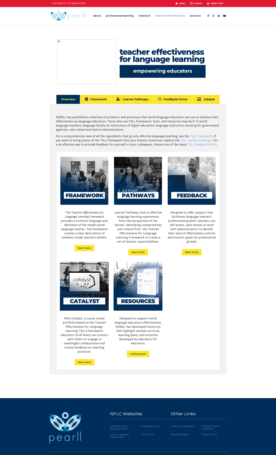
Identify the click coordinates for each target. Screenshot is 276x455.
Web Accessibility (180, 434)
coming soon (138, 353)
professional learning (120, 15)
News (182, 3)
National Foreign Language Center (119, 427)
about (97, 15)
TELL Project (147, 434)
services (195, 15)
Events (198, 3)
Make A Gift (217, 3)
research (144, 15)
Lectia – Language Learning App (119, 435)
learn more (84, 248)
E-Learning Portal (150, 426)
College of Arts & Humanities (210, 427)
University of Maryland (68, 3)
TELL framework (201, 136)
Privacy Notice (209, 434)
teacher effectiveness (170, 15)
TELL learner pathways (196, 140)
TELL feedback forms (202, 144)
